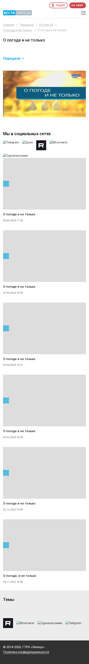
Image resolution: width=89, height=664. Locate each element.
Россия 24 (46, 24)
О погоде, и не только (19, 576)
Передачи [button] (11, 58)
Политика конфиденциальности (26, 652)
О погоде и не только (17, 30)
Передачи (27, 24)
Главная (8, 24)
